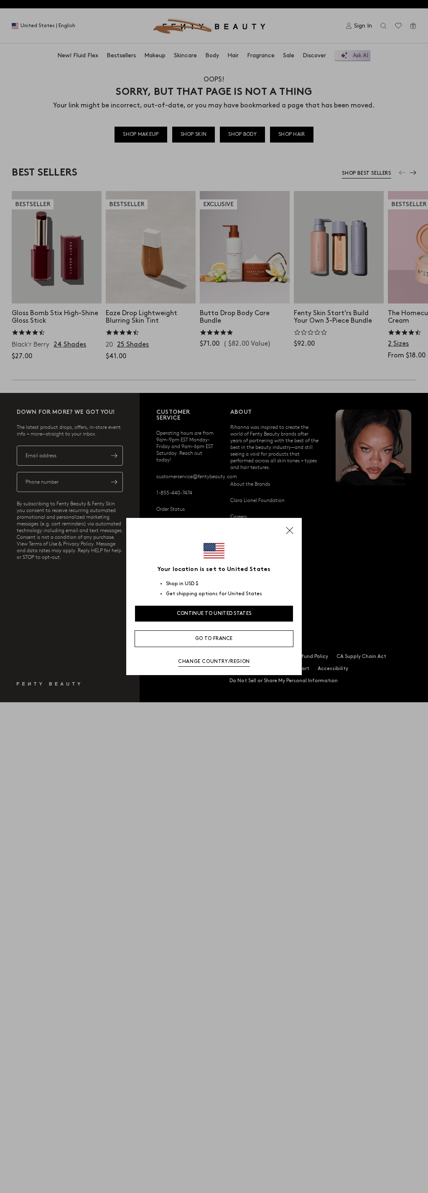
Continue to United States (214, 613)
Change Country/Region (214, 661)
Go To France (214, 638)
